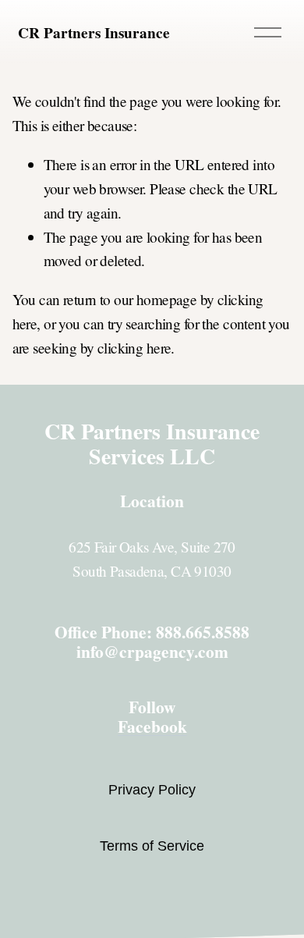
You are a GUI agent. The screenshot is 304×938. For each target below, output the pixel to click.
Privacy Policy (152, 790)
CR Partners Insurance (94, 32)
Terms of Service (152, 846)
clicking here (134, 347)
